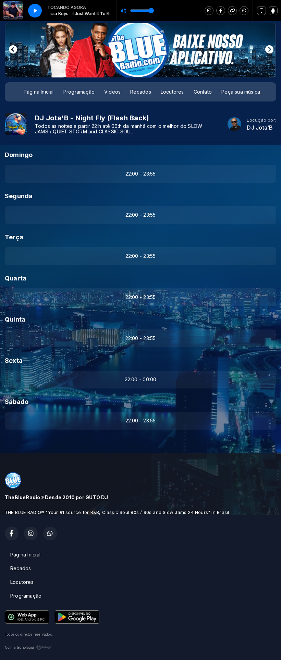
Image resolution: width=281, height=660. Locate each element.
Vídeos (112, 92)
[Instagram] (209, 10)
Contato (203, 92)
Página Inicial (39, 92)
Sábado (16, 401)
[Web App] (261, 10)
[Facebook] (220, 10)
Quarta (15, 278)
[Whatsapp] (244, 10)
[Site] (232, 10)
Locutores (172, 92)
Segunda (19, 196)
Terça (14, 237)
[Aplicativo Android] (273, 10)
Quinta (15, 319)
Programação (79, 92)
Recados (140, 92)
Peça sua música (240, 92)
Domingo (19, 154)
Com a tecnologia (19, 647)
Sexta (14, 360)
